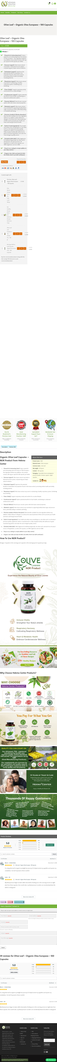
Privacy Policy (35, 1044)
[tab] (5, 447)
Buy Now (4, 162)
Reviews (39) (12, 447)
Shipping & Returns (36, 1038)
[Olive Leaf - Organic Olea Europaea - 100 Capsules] (14, 865)
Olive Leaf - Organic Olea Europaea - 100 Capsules (25, 865)
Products (13, 13)
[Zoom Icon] (31, 39)
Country (5, 922)
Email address (35, 915)
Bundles (7, 13)
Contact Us (23, 1044)
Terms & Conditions (36, 1046)
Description (5, 447)
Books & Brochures (18, 902)
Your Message (7, 938)
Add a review (50, 845)
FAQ (33, 1031)
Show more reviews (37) (28, 896)
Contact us (27, 13)
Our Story (20, 13)
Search (54, 854)
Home (2, 13)
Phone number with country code (10, 927)
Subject (5, 933)
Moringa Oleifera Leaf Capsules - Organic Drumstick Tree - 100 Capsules (11, 248)
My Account (23, 1036)
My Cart (22, 1038)
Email (45, 1037)
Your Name (6, 915)
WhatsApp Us (52, 1060)
